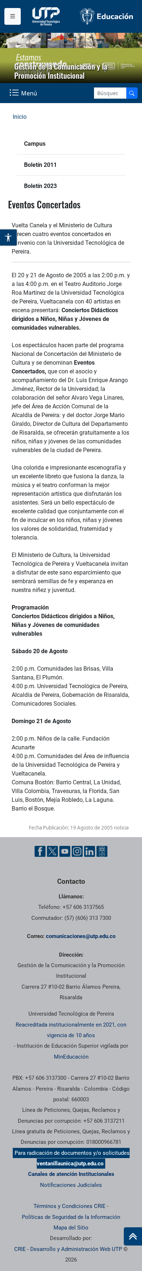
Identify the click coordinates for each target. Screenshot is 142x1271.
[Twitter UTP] (52, 851)
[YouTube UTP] (64, 851)
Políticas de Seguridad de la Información (71, 1217)
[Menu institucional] (12, 16)
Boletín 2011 (40, 164)
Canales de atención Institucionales (71, 1174)
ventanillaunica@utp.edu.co (70, 1163)
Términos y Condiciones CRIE (69, 1206)
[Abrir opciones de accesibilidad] (8, 237)
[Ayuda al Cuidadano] (101, 851)
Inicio (20, 116)
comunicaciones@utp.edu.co (80, 936)
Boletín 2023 (40, 186)
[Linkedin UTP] (89, 851)
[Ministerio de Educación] (106, 16)
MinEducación (71, 1057)
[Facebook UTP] (40, 851)
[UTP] (47, 16)
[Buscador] (132, 93)
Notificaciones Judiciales (71, 1185)
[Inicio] (133, 1236)
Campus (35, 143)
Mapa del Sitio (71, 1227)
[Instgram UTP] (77, 851)
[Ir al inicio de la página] (133, 1236)
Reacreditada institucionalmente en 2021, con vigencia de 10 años (71, 1030)
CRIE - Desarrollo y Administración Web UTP (68, 1249)
